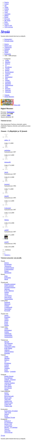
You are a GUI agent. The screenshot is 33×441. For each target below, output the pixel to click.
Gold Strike (7, 384)
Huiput (6, 393)
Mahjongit (7, 304)
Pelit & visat (7, 45)
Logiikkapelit (8, 307)
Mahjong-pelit (8, 403)
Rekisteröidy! (8, 39)
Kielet (7, 75)
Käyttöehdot (8, 264)
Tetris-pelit (7, 399)
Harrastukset (8, 77)
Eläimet (7, 80)
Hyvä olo (7, 19)
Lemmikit (8, 82)
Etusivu (6, 2)
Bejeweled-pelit (8, 396)
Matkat (6, 15)
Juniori (6, 315)
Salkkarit (7, 350)
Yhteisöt (6, 95)
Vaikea (6, 318)
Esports (6, 24)
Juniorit (6, 414)
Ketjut (6, 416)
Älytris (6, 294)
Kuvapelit (7, 310)
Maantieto (8, 83)
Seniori (6, 320)
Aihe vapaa (7, 412)
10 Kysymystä (8, 27)
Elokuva (7, 63)
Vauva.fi (6, 429)
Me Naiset (7, 20)
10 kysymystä (8, 432)
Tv (6, 65)
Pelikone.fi (7, 421)
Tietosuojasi (7, 266)
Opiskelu (7, 73)
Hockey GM (8, 424)
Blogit (6, 279)
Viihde (6, 7)
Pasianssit (7, 302)
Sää (5, 5)
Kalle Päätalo (8, 348)
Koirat (6, 323)
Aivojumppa (8, 295)
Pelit (6, 78)
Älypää (5, 31)
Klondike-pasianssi (9, 284)
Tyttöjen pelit (8, 406)
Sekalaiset (8, 92)
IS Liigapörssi (8, 422)
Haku (6, 276)
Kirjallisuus (8, 67)
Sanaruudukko (8, 299)
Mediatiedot (7, 272)
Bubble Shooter (8, 376)
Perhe (6, 22)
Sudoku (6, 292)
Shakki (6, 389)
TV (5, 361)
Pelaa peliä (17, 105)
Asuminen (7, 14)
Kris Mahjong (8, 378)
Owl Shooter (8, 388)
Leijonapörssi (8, 426)
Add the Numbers (9, 383)
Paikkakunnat (9, 85)
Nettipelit (7, 49)
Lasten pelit (7, 404)
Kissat (6, 322)
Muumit (6, 341)
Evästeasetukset (8, 269)
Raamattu (7, 353)
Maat (6, 87)
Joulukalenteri (8, 337)
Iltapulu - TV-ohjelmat (10, 427)
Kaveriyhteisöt (9, 72)
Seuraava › (7, 255)
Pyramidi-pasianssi (9, 287)
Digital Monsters (9, 96)
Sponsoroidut (8, 335)
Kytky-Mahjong (9, 290)
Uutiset (6, 4)
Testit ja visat (8, 25)
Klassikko (7, 317)
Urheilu (6, 9)
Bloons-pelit (7, 398)
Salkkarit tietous (9, 351)
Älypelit (6, 394)
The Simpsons (8, 343)
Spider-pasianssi (9, 286)
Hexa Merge (8, 386)
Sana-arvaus (7, 297)
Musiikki (7, 62)
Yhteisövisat (8, 47)
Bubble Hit (7, 381)
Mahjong (7, 289)
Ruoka (6, 17)
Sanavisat (8, 90)
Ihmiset (6, 50)
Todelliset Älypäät (9, 417)
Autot (6, 12)
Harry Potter (8, 345)
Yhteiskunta (7, 333)
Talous (6, 10)
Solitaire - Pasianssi (10, 379)
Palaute (6, 271)
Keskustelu (7, 54)
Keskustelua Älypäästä (11, 411)
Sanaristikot (7, 309)
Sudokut (6, 305)
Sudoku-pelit (8, 401)
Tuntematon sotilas (9, 346)
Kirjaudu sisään (8, 41)
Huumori (7, 88)
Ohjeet (6, 52)
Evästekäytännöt (9, 267)
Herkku (6, 325)
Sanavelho (7, 431)
